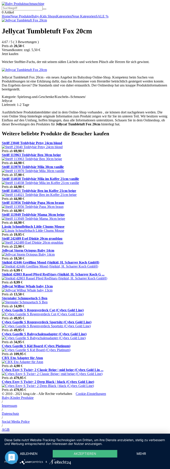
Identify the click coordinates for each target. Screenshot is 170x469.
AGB (6, 429)
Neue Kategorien (84, 16)
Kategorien (64, 16)
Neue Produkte (20, 16)
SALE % (102, 16)
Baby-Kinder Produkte (18, 398)
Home (6, 16)
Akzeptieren (85, 454)
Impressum (9, 406)
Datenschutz (10, 413)
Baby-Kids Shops (43, 16)
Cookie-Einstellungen (91, 394)
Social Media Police (16, 421)
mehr (141, 454)
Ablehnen (28, 454)
